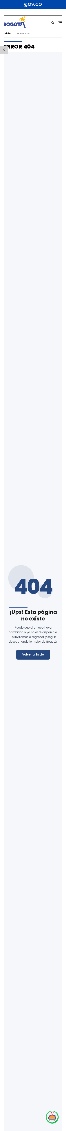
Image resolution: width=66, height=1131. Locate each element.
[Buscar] (52, 22)
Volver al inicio (33, 654)
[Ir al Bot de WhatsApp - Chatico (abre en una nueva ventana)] (52, 1117)
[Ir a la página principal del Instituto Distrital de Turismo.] (15, 27)
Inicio (7, 33)
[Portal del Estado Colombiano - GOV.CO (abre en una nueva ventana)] (33, 4)
